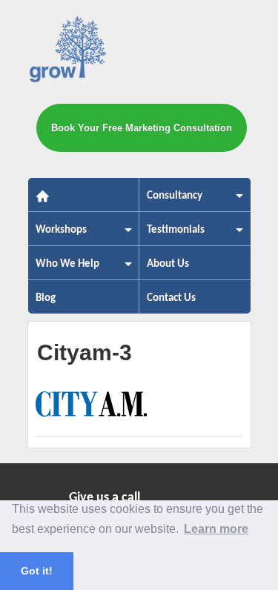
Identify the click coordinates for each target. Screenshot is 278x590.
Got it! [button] (37, 571)
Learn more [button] (216, 529)
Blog (46, 298)
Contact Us (171, 298)
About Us (168, 264)
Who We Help (63, 269)
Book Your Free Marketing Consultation (141, 127)
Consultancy (170, 200)
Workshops (57, 235)
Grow (68, 52)
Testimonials (172, 235)
